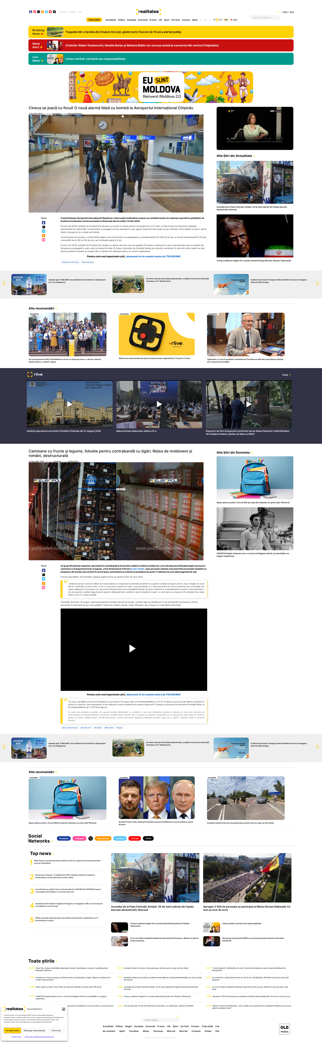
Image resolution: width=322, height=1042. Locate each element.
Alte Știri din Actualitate (234, 156)
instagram (34, 12)
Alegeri (128, 1026)
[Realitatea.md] (284, 1029)
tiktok (54, 12)
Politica (121, 20)
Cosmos (186, 20)
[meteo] (210, 19)
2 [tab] (160, 438)
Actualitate (110, 20)
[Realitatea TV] (226, 19)
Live (235, 19)
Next (320, 281)
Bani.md (183, 1031)
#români (98, 728)
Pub (80, 12)
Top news (40, 853)
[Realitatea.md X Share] (43, 227)
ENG (285, 12)
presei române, (137, 569)
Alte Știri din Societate (233, 452)
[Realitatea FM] (218, 19)
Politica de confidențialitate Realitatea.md (39, 1037)
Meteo (146, 1031)
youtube (50, 12)
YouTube (135, 838)
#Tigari (119, 728)
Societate (131, 20)
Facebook (44, 223)
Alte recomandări (41, 308)
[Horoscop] (200, 19)
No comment (109, 1031)
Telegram (44, 231)
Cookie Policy (16, 1037)
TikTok (148, 838)
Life (160, 20)
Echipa (72, 12)
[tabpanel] (69, 407)
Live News (36, 58)
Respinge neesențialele (34, 1030)
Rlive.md (171, 1031)
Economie (143, 20)
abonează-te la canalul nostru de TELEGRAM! (153, 256)
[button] (63, 1009)
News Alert (36, 45)
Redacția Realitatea (75, 113)
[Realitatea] (174, 12)
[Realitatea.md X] (38, 11)
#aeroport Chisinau (70, 262)
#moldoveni (86, 728)
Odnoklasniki (44, 236)
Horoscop (158, 1031)
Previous (2, 281)
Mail (44, 240)
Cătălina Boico (73, 461)
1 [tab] (158, 438)
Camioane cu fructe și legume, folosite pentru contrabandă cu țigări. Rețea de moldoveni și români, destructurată (110, 453)
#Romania (109, 728)
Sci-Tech (175, 20)
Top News (134, 1031)
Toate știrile (94, 19)
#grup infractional (70, 728)
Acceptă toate (12, 1030)
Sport (166, 20)
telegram (46, 12)
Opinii (194, 20)
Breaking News (38, 32)
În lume (153, 20)
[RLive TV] (35, 374)
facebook (30, 12)
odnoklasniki (42, 12)
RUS (292, 12)
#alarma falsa (88, 262)
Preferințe (56, 1030)
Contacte (63, 12)
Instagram (79, 838)
